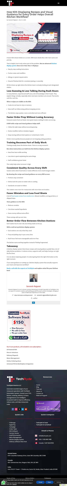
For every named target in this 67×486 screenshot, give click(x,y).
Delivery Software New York (18, 442)
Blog (37, 387)
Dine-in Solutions (12, 352)
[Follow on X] (19, 409)
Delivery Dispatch (12, 355)
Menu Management (13, 358)
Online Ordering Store (14, 361)
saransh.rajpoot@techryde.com (46, 295)
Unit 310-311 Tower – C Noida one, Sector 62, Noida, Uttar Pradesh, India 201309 (32, 469)
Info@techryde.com (45, 436)
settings (15, 484)
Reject (49, 482)
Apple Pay (12, 425)
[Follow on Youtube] (26, 409)
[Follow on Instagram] (16, 409)
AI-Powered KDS (12, 349)
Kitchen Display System (16, 439)
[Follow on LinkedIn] (22, 409)
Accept (40, 482)
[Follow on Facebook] (13, 409)
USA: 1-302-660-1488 (45, 439)
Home (38, 385)
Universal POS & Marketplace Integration (20, 364)
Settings (59, 482)
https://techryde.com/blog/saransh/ (23, 295)
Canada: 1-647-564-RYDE (46, 443)
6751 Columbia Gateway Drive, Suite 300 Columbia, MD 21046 (27, 455)
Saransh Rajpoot (13, 20)
